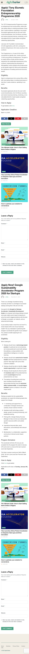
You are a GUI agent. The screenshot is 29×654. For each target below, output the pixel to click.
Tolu (7, 19)
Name (3, 243)
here (13, 106)
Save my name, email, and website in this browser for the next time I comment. (13, 264)
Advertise (8, 646)
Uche (7, 297)
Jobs (2, 647)
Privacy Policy (16, 646)
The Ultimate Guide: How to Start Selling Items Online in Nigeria (14, 148)
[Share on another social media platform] (25, 118)
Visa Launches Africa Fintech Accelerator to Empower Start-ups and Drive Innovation (14, 177)
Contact (23, 646)
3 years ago (5, 151)
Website (3, 257)
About (2, 646)
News (3, 171)
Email (3, 250)
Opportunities (6, 144)
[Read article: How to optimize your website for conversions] (14, 192)
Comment (4, 223)
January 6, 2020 (14, 19)
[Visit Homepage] (13, 2)
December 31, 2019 (15, 297)
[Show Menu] (2, 2)
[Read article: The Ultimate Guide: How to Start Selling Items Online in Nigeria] (14, 136)
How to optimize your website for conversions (11, 205)
